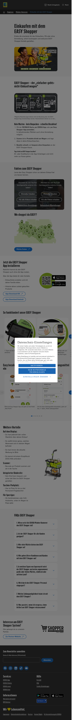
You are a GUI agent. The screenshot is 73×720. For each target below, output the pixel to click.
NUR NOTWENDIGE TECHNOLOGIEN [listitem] (37, 371)
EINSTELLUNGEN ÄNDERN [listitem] (35, 377)
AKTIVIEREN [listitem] (37, 365)
